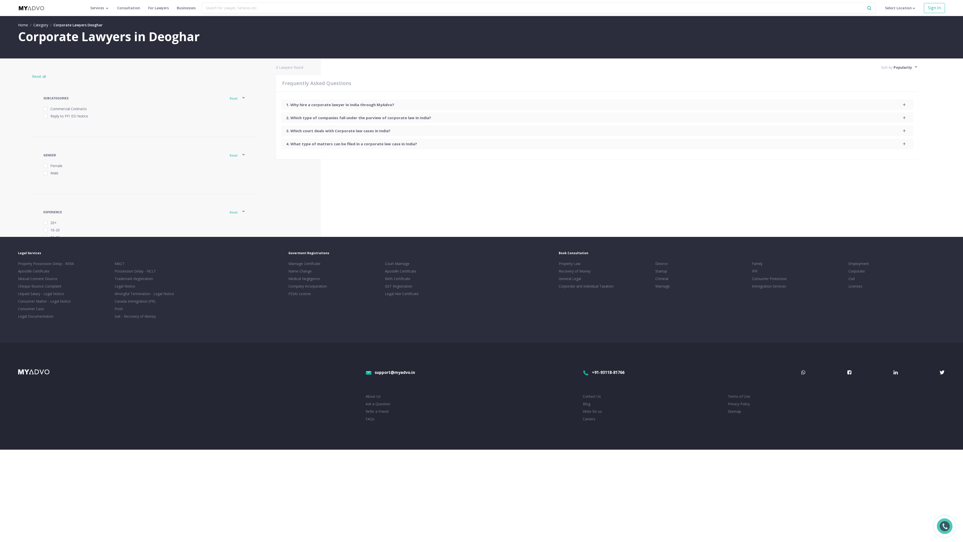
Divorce (661, 263)
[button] (144, 98)
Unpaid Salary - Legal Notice (41, 293)
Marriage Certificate (304, 263)
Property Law (570, 263)
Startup (661, 271)
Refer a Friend (377, 411)
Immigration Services (769, 286)
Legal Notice (125, 286)
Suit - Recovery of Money (135, 316)
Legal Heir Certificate (402, 293)
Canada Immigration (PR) (135, 301)
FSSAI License (299, 293)
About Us (373, 396)
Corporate (856, 271)
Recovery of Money (575, 271)
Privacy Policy (739, 403)
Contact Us (592, 396)
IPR (754, 271)
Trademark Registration (134, 278)
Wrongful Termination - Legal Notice (144, 293)
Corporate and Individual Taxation (586, 286)
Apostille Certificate (33, 271)
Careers (589, 419)
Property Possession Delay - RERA (46, 263)
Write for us (592, 411)
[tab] (597, 104)
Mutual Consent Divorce (37, 278)
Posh (119, 308)
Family (757, 263)
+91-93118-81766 (608, 372)
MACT (120, 263)
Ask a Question (378, 403)
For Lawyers (158, 8)
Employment (858, 263)
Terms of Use (739, 396)
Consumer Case (31, 308)
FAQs (370, 419)
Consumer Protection (769, 278)
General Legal (570, 278)
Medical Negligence (304, 278)
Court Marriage (397, 263)
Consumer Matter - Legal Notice (44, 301)
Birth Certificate (397, 278)
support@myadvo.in (395, 372)
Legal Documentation (35, 316)
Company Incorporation (307, 286)
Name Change (300, 271)
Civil (851, 278)
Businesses (186, 8)
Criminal (661, 278)
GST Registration (398, 286)
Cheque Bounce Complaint (39, 286)
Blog (586, 403)
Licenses (855, 286)
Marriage (662, 286)
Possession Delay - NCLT (135, 271)
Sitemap (734, 411)
